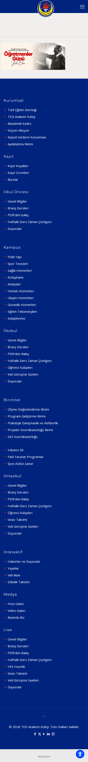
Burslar (13, 179)
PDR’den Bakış (18, 354)
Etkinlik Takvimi (18, 582)
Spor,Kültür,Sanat (20, 463)
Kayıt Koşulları (18, 166)
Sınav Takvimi (17, 519)
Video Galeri (16, 610)
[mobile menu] (82, 6)
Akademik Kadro (19, 123)
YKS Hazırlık (16, 666)
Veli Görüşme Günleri (23, 374)
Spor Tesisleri (18, 263)
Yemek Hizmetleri (21, 291)
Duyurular (15, 228)
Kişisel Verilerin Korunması (27, 137)
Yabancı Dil (15, 450)
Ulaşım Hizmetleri (21, 298)
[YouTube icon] (44, 734)
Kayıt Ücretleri (18, 172)
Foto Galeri (16, 604)
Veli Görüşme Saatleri (23, 680)
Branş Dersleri (18, 208)
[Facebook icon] (35, 734)
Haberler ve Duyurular (24, 561)
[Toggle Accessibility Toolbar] (80, 754)
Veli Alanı (14, 575)
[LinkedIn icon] (48, 734)
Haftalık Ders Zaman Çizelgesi (29, 222)
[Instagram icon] (53, 734)
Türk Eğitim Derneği (22, 110)
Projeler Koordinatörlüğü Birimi (30, 430)
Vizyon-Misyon (18, 130)
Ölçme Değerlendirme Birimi (28, 409)
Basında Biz (16, 617)
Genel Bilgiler (17, 201)
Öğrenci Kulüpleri (20, 367)
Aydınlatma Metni (20, 144)
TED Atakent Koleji (21, 117)
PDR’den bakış (18, 215)
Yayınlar (13, 568)
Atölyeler (14, 284)
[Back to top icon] (44, 716)
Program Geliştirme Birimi (26, 416)
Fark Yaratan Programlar (26, 457)
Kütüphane (15, 277)
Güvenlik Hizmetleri (22, 304)
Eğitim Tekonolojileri (22, 311)
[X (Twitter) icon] (39, 734)
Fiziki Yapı (15, 257)
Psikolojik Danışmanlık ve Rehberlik (33, 423)
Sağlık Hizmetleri (20, 270)
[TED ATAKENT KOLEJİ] (45, 6)
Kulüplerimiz (16, 318)
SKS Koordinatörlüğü (23, 437)
